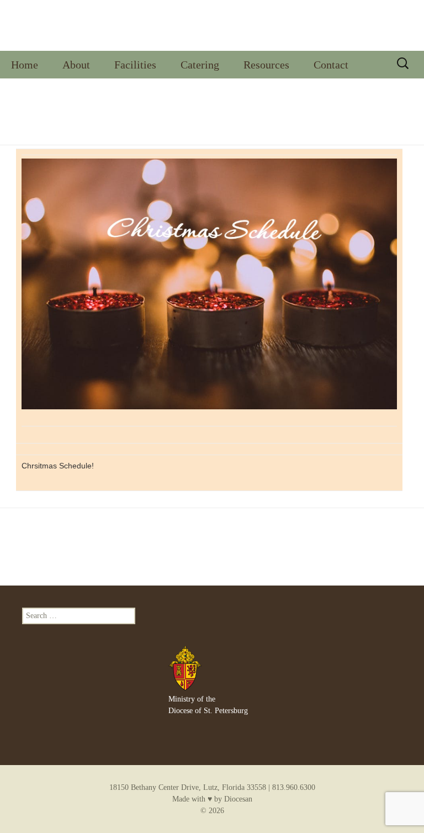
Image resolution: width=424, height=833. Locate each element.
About (76, 65)
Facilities (135, 65)
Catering (200, 65)
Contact (331, 65)
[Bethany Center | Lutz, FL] (212, 25)
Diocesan (238, 799)
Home (24, 65)
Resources (266, 65)
